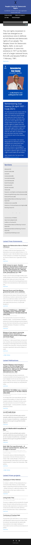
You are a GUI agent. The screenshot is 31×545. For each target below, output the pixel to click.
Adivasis (8, 169)
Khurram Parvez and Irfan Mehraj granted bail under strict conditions (14, 291)
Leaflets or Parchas (10, 222)
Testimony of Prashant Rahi (11, 515)
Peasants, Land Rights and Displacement (16, 192)
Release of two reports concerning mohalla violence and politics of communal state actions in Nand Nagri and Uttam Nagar (15, 335)
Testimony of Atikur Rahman (12, 479)
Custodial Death (10, 178)
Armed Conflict (9, 171)
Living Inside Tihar (8, 498)
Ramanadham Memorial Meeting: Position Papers (15, 199)
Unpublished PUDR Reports (12, 232)
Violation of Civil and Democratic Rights (16, 205)
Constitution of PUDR (11, 217)
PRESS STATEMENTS (20, 15)
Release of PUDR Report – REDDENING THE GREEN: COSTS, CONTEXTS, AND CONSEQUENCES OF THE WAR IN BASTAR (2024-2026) (15, 312)
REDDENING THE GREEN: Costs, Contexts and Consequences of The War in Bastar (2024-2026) (15, 391)
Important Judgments (11, 220)
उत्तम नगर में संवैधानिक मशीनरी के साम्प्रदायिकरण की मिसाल (14, 429)
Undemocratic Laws (11, 203)
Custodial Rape (9, 180)
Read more (6, 61)
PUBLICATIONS (8, 15)
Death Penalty (9, 183)
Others (7, 189)
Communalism (9, 176)
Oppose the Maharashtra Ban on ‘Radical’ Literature (15, 246)
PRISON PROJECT (16, 17)
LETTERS (7, 17)
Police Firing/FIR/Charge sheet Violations (16, 194)
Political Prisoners (10, 196)
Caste (7, 173)
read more (5, 261)
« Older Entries (6, 355)
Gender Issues (9, 187)
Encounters (8, 185)
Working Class (9, 207)
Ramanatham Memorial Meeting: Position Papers (15, 229)
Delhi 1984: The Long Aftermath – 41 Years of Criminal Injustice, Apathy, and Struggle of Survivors (15, 447)
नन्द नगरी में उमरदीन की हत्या (9, 412)
